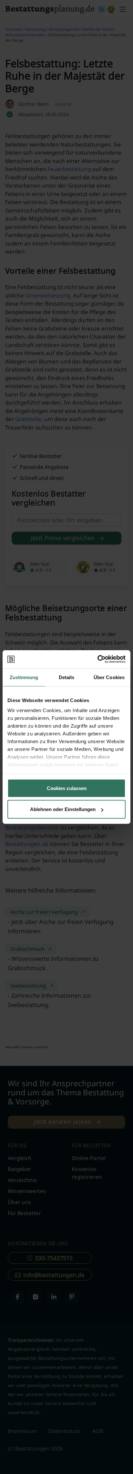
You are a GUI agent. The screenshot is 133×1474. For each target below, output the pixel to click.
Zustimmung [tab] (24, 677)
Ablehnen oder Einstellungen (63, 809)
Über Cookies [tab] (109, 677)
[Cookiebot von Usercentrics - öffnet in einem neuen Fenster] (97, 659)
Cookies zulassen (67, 788)
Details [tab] (67, 677)
